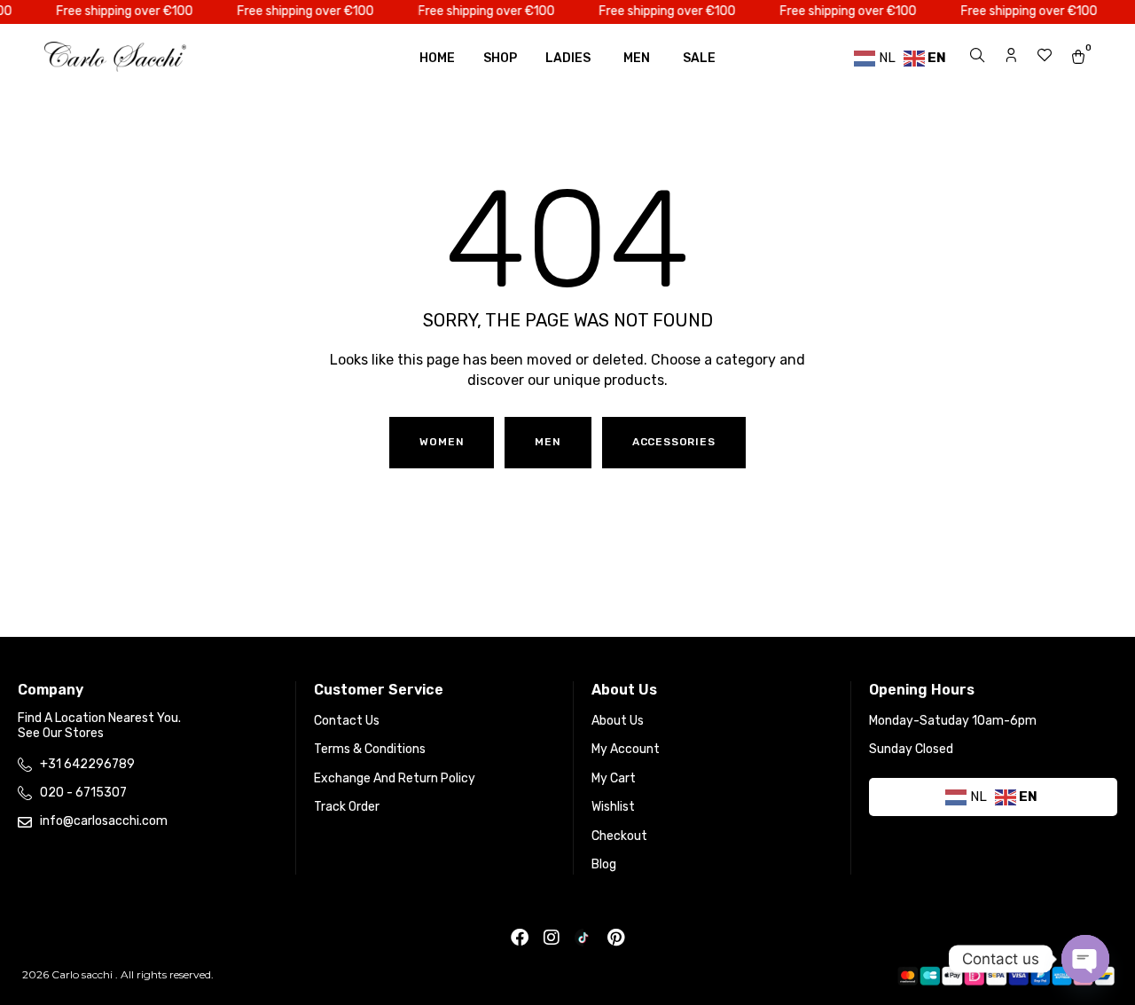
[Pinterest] (615, 937)
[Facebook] (519, 937)
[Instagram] (551, 937)
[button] (548, 442)
